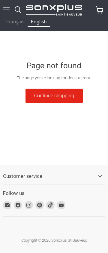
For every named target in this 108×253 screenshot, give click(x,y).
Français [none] (15, 22)
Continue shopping (54, 96)
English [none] (39, 22)
